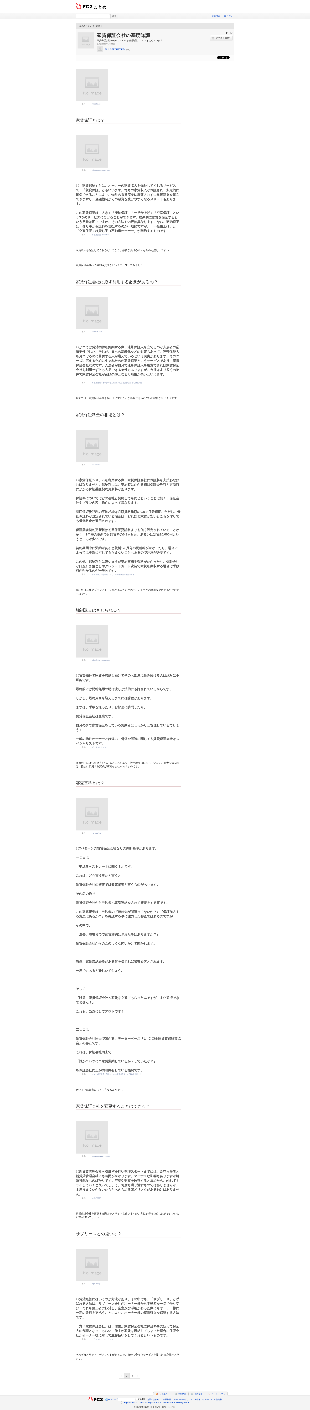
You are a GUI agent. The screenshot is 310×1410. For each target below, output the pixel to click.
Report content (130, 1402)
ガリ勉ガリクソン (99, 747)
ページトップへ (218, 1394)
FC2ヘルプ (113, 1399)
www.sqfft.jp (96, 833)
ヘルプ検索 (140, 1399)
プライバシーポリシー (182, 1399)
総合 (98, 26)
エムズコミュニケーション (102, 1339)
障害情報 (198, 1394)
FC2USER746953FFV (115, 49)
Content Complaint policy (150, 1402)
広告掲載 (218, 1399)
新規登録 (216, 16)
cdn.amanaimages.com (101, 170)
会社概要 (167, 1399)
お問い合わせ (153, 1399)
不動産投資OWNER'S (100, 235)
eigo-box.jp (96, 1284)
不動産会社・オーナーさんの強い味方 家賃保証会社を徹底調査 (117, 383)
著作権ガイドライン (203, 1399)
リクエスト (164, 1394)
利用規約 (182, 1394)
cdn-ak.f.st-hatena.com (101, 660)
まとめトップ (85, 26)
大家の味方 (96, 1198)
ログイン (228, 16)
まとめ (100, 7)
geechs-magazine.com (101, 1156)
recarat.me (96, 465)
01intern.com (97, 332)
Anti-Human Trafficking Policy (176, 1402)
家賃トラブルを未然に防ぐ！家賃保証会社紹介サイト (113, 574)
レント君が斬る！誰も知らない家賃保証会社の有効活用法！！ (117, 1074)
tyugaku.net (96, 104)
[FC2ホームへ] (95, 1399)
